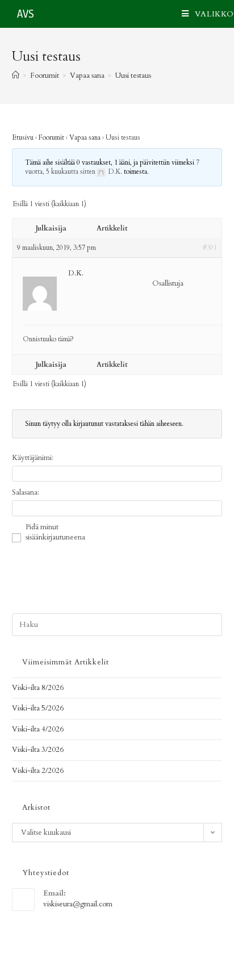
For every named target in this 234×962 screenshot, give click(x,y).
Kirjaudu (190, 562)
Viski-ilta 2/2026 (38, 771)
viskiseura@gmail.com (77, 904)
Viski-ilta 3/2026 (38, 749)
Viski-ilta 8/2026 (38, 688)
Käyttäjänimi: (32, 458)
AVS (25, 14)
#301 (210, 247)
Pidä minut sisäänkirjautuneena (55, 532)
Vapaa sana (85, 137)
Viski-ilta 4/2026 (38, 729)
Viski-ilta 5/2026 (38, 708)
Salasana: (25, 492)
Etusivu (23, 137)
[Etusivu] (15, 75)
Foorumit (51, 137)
